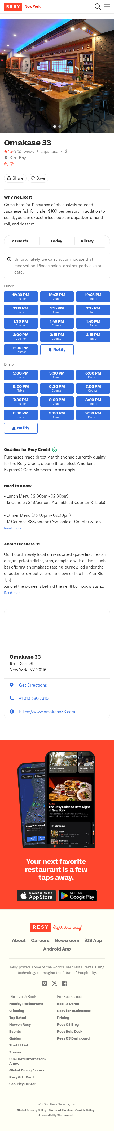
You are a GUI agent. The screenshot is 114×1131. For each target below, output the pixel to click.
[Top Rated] (12, 164)
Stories (15, 1052)
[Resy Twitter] (54, 983)
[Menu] (105, 7)
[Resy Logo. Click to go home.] (13, 7)
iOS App (93, 940)
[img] (6, 157)
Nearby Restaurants (26, 1004)
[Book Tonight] (6, 164)
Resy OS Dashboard (73, 1038)
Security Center (22, 1084)
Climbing (16, 1010)
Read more (12, 528)
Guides (15, 1038)
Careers (40, 940)
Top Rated (17, 1017)
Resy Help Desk (69, 1031)
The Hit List (18, 1045)
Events (15, 1031)
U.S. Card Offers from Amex (27, 1061)
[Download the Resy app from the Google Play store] (77, 895)
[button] (98, 7)
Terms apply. (64, 469)
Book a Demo (68, 1004)
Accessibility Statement (55, 1115)
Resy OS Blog (68, 1024)
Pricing (63, 1017)
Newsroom (67, 940)
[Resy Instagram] (44, 983)
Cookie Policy (84, 1110)
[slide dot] (54, 126)
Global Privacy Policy (31, 1110)
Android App (57, 949)
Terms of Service (61, 1110)
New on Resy (19, 1024)
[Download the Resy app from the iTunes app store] (36, 895)
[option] (57, 76)
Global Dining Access (27, 1070)
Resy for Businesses (74, 1010)
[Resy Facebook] (64, 983)
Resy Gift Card (21, 1077)
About (19, 940)
